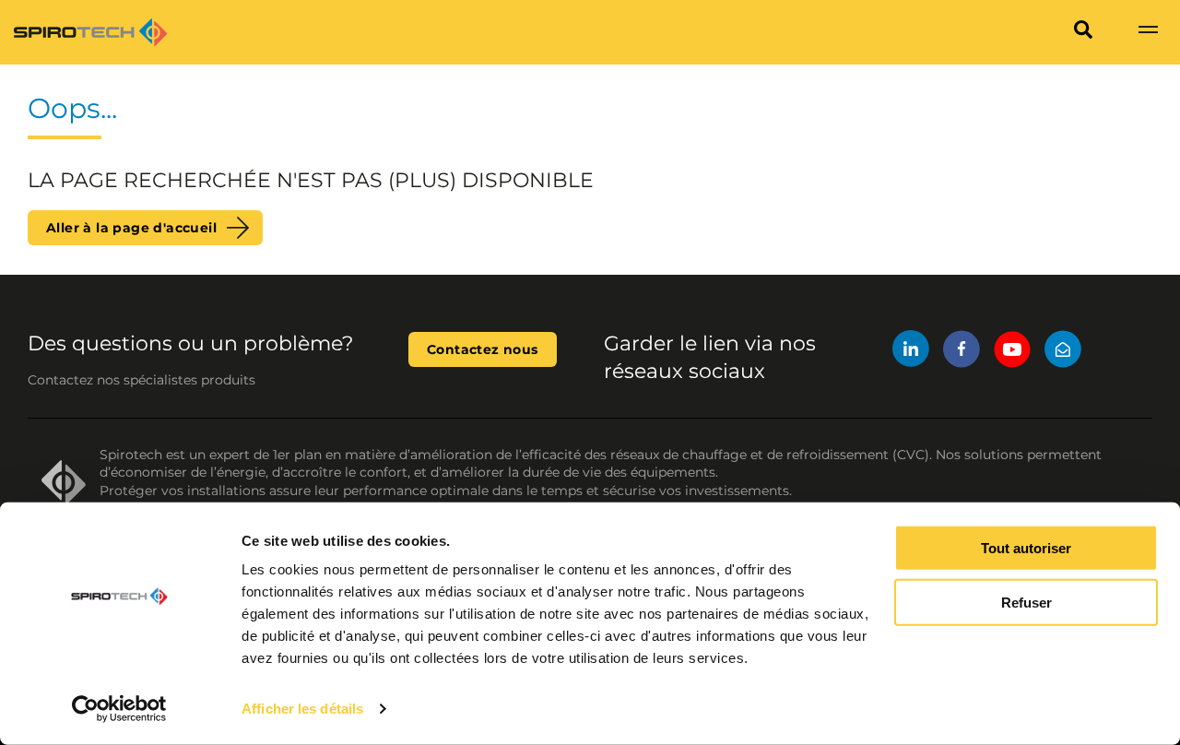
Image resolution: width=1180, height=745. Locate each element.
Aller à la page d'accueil (131, 227)
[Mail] (1062, 351)
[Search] (1083, 32)
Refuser (1026, 602)
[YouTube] (1012, 351)
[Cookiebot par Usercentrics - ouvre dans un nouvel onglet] (119, 709)
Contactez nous (482, 349)
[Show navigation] (1147, 32)
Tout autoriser (1026, 548)
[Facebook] (961, 351)
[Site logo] (90, 32)
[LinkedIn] (910, 351)
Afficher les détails (302, 708)
